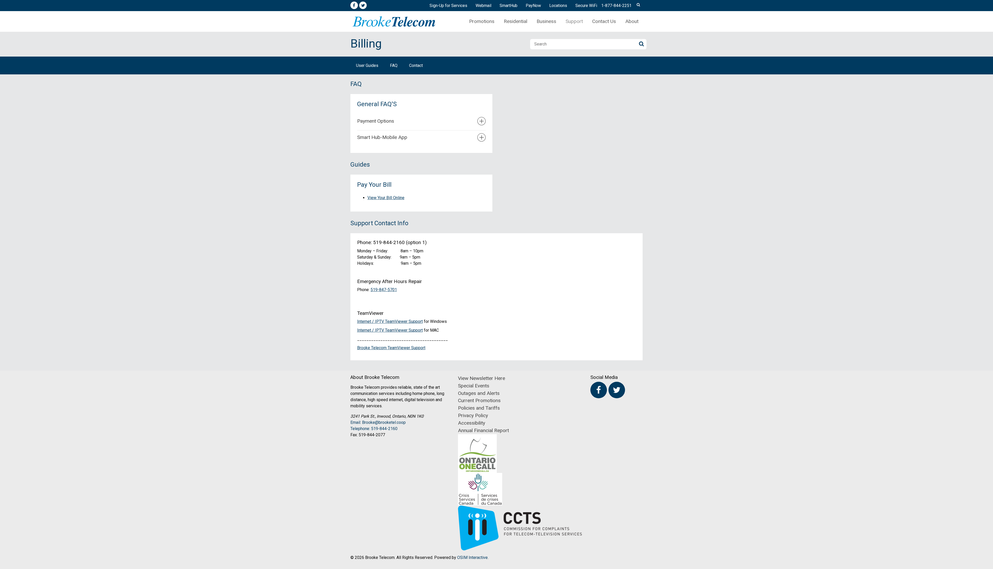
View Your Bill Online (385, 197)
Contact (416, 65)
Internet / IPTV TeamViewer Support (390, 321)
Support (574, 21)
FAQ (393, 65)
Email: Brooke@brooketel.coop (378, 422)
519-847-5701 (384, 289)
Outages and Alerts (479, 393)
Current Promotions (479, 400)
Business (546, 21)
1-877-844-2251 (616, 5)
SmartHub (508, 5)
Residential (515, 21)
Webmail (483, 5)
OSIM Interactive (472, 557)
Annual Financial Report (483, 430)
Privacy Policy (473, 415)
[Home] (393, 21)
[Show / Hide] (481, 121)
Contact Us (604, 21)
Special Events (473, 386)
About (631, 21)
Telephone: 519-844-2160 (373, 428)
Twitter (363, 5)
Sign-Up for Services (448, 5)
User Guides (367, 65)
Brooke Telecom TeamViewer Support (391, 347)
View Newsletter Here (481, 378)
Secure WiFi (586, 5)
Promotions (481, 21)
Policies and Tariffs (479, 408)
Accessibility (471, 423)
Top (987, 265)
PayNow (533, 5)
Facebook (354, 5)
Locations (558, 5)
